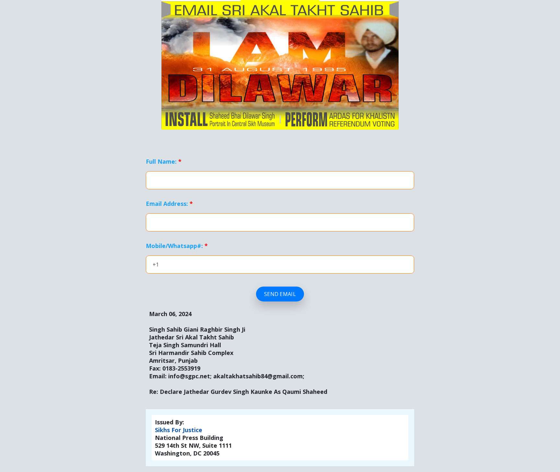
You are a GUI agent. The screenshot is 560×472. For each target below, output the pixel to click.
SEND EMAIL (280, 294)
